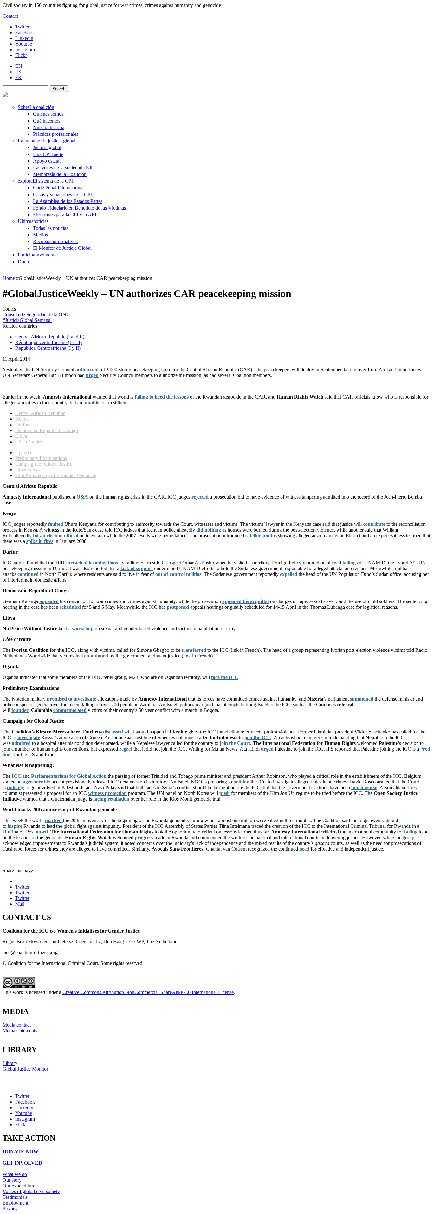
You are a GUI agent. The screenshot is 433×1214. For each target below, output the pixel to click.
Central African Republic (40, 413)
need (304, 849)
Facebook (25, 32)
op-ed (42, 831)
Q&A (82, 497)
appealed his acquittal (245, 601)
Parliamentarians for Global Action (69, 776)
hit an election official (55, 535)
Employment (15, 1202)
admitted (21, 743)
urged (92, 375)
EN (18, 66)
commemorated (70, 710)
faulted (55, 524)
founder (20, 710)
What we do (15, 1174)
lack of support (136, 568)
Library (10, 1063)
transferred (194, 650)
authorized (87, 369)
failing (410, 831)
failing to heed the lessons (162, 396)
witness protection (107, 793)
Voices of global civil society (31, 1191)
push (224, 793)
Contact (10, 16)
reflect (208, 831)
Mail (19, 904)
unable (92, 402)
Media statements (20, 1030)
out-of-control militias (178, 574)
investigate (28, 737)
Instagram (25, 49)
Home (9, 278)
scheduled (71, 607)
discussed (113, 731)
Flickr (21, 55)
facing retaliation (111, 799)
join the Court (235, 743)
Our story (12, 1180)
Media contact (17, 1025)
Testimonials (15, 1197)
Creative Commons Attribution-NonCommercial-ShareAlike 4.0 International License (148, 992)
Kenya (22, 419)
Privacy (10, 1208)
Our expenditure (19, 1185)
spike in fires (39, 541)
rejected (200, 497)
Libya (21, 436)
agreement (34, 781)
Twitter (22, 26)
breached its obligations (93, 562)
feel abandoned (91, 655)
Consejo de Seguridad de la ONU (36, 314)
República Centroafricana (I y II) (48, 348)
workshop (83, 628)
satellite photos (261, 535)
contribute (374, 524)
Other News (27, 469)
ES (18, 71)
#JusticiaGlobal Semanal (27, 320)
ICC (16, 776)
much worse (364, 787)
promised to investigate (71, 698)
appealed (49, 601)
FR (18, 77)
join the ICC (257, 737)
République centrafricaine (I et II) (48, 342)
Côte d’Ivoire (28, 441)
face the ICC (224, 677)
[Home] (5, 95)
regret (125, 749)
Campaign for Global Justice (43, 464)
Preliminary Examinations (41, 458)
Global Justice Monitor (25, 1069)
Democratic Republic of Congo (46, 430)
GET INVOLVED (22, 1163)
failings (350, 562)
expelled (288, 574)
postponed (178, 607)
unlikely (15, 787)
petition (241, 781)
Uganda (23, 452)
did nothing (208, 529)
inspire (15, 826)
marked (54, 820)
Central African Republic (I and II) (49, 336)
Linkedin (24, 38)
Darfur (22, 424)
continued (28, 574)
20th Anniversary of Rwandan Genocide (55, 475)
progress (144, 837)
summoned (361, 698)
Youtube (23, 44)
